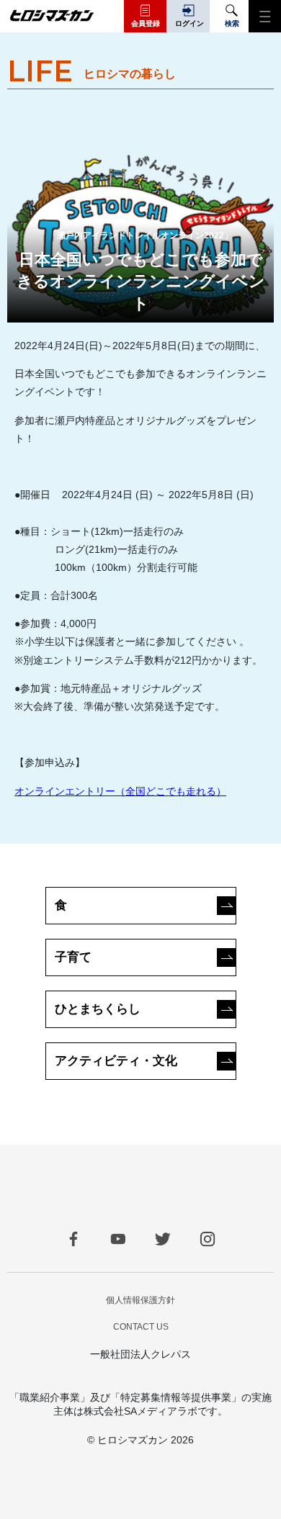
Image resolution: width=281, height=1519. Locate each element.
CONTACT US (141, 1327)
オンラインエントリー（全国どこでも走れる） (120, 791)
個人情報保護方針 (140, 1300)
